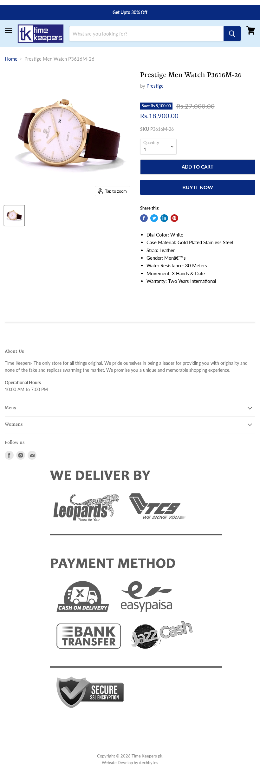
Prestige (155, 86)
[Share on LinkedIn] (164, 218)
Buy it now (197, 187)
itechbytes (148, 762)
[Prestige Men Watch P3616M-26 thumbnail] (14, 215)
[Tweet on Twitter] (154, 218)
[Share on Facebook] (144, 218)
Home (11, 59)
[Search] (232, 33)
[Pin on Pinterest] (174, 218)
